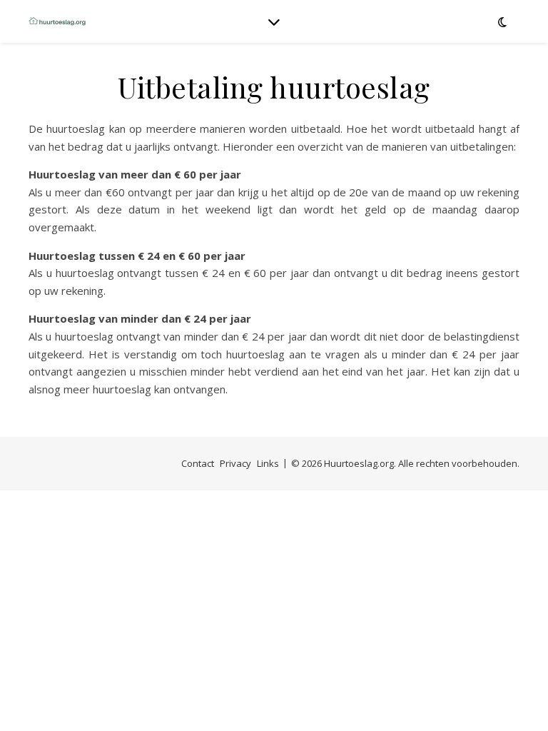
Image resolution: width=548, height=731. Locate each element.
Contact (197, 463)
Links (268, 463)
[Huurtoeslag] (57, 21)
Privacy (235, 463)
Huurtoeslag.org (359, 463)
